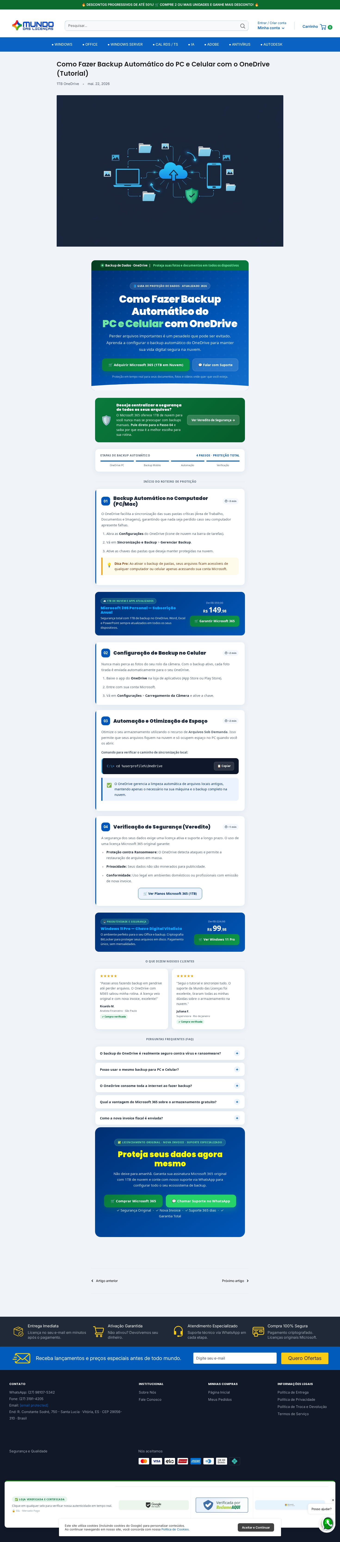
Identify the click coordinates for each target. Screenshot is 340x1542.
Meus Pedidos (220, 1399)
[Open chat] (326, 1524)
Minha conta (269, 27)
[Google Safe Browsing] (154, 1505)
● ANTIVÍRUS (239, 44)
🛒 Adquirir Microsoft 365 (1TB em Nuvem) (145, 364)
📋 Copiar (224, 766)
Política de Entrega (293, 1392)
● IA (191, 44)
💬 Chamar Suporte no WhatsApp (201, 1201)
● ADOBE (211, 44)
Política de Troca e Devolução (302, 1406)
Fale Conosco (150, 1399)
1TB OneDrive (68, 84)
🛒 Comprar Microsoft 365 (133, 1201)
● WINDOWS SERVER (125, 44)
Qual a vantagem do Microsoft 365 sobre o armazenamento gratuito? (169, 1102)
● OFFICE (90, 44)
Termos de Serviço (293, 1414)
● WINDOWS (62, 44)
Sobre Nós (147, 1392)
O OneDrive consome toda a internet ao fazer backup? (169, 1085)
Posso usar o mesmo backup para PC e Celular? (169, 1069)
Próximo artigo (233, 1281)
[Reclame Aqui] (222, 1505)
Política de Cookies (175, 1529)
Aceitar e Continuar (256, 1527)
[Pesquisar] (242, 26)
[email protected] (34, 1405)
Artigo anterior (107, 1281)
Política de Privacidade (296, 1399)
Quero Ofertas (304, 1358)
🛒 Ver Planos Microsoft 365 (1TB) (170, 893)
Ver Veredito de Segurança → (213, 420)
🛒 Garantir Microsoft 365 (215, 621)
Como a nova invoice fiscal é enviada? (169, 1118)
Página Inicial (219, 1392)
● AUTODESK (271, 44)
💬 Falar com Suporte (215, 365)
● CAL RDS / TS (165, 44)
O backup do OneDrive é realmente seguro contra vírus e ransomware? (169, 1053)
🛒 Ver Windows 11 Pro (217, 939)
